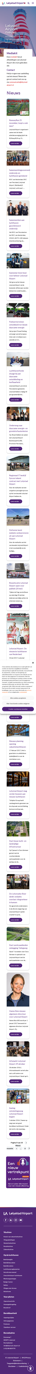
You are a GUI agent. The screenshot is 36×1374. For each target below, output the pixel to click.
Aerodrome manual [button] (10, 1272)
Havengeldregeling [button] (10, 1304)
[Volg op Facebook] (6, 1220)
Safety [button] (6, 1285)
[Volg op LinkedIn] (11, 1220)
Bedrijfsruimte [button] (8, 1266)
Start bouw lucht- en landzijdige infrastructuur (17, 844)
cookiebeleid (23, 692)
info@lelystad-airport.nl (12, 1345)
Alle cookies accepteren (18, 698)
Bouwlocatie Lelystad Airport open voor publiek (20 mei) (18, 586)
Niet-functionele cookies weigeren (18, 703)
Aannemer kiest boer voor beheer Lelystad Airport (18, 276)
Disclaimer (12, 1366)
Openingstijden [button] (9, 1317)
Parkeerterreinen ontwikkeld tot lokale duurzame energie (18, 325)
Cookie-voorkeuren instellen (18, 709)
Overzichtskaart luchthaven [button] (13, 1275)
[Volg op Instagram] (16, 1220)
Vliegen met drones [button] (10, 1288)
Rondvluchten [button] (8, 1246)
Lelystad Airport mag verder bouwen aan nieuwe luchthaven (18, 794)
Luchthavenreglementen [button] (12, 1269)
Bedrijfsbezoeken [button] (9, 1263)
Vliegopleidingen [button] (9, 1240)
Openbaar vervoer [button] (10, 1327)
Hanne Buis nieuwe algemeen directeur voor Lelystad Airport (18, 1014)
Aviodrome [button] (7, 1291)
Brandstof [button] (7, 1307)
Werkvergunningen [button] (10, 1278)
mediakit (14, 57)
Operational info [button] (9, 1301)
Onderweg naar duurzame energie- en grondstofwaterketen (18, 428)
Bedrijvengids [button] (8, 1259)
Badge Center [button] (8, 1282)
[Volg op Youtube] (21, 1220)
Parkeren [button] (7, 1324)
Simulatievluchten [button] (10, 1243)
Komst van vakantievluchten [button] (13, 1236)
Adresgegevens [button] (9, 1321)
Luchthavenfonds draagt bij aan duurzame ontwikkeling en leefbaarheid (16, 376)
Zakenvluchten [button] (8, 1249)
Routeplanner (8, 1343)
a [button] (32, 3)
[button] (33, 663)
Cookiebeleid (23, 1366)
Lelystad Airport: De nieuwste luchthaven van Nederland (18, 651)
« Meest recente (17, 1146)
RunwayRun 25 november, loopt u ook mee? (18, 123)
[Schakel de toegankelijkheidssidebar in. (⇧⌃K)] (31, 1368)
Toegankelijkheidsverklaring (17, 1363)
